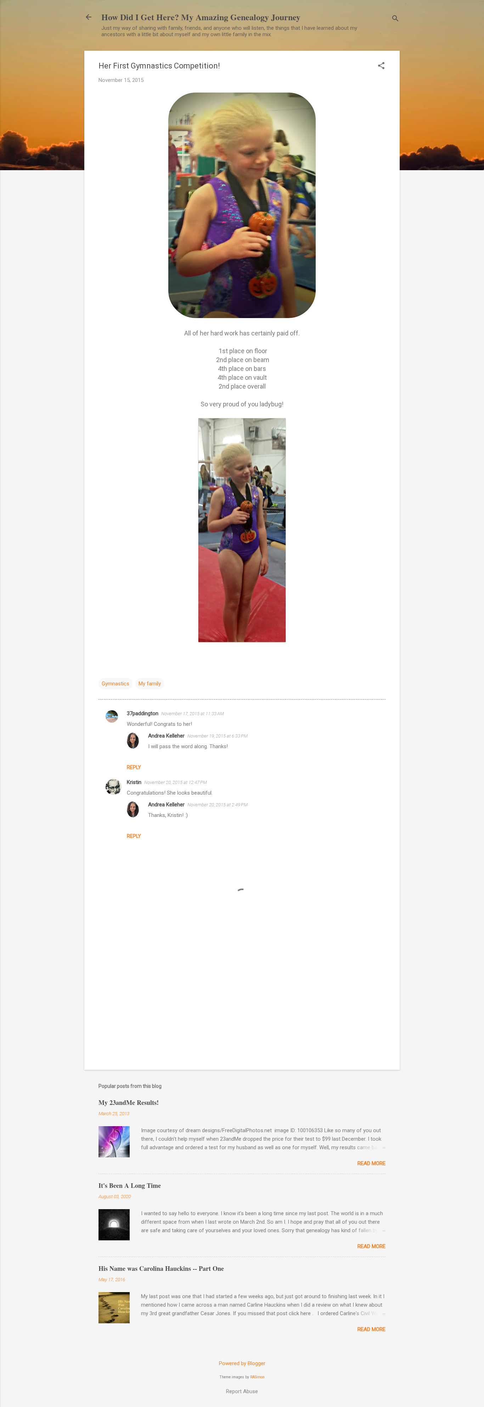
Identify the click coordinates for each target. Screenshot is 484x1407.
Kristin (134, 782)
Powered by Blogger (242, 1363)
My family (150, 683)
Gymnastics (115, 683)
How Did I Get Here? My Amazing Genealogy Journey (200, 17)
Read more (371, 1163)
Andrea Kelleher (166, 736)
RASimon (257, 1377)
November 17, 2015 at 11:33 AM (192, 713)
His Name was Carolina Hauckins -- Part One (161, 1268)
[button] (381, 66)
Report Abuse (242, 1391)
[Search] (395, 19)
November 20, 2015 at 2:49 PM (217, 804)
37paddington (142, 713)
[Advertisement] (242, 1003)
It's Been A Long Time (130, 1185)
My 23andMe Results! (129, 1102)
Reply (134, 767)
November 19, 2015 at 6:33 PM (217, 736)
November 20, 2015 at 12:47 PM (175, 782)
